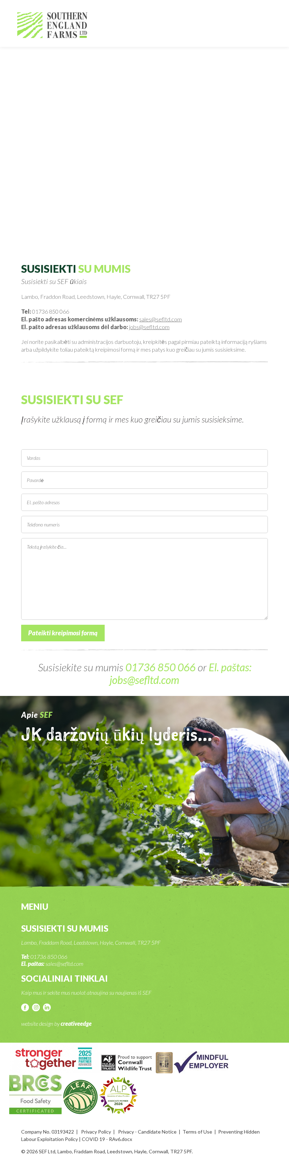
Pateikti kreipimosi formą (63, 633)
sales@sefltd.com (160, 319)
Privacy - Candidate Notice (147, 1132)
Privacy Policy (96, 1132)
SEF (52, 25)
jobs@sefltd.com (149, 326)
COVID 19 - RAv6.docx (107, 1139)
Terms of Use (197, 1132)
